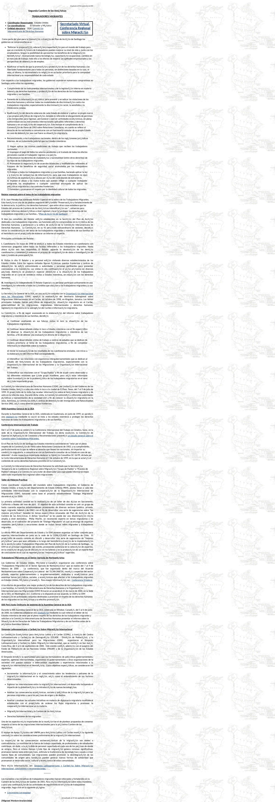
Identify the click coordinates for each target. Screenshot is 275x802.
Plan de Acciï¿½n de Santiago (53, 214)
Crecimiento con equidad (19, 793)
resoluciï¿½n (11, 417)
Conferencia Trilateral (82, 580)
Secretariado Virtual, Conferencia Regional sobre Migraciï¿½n (75, 28)
